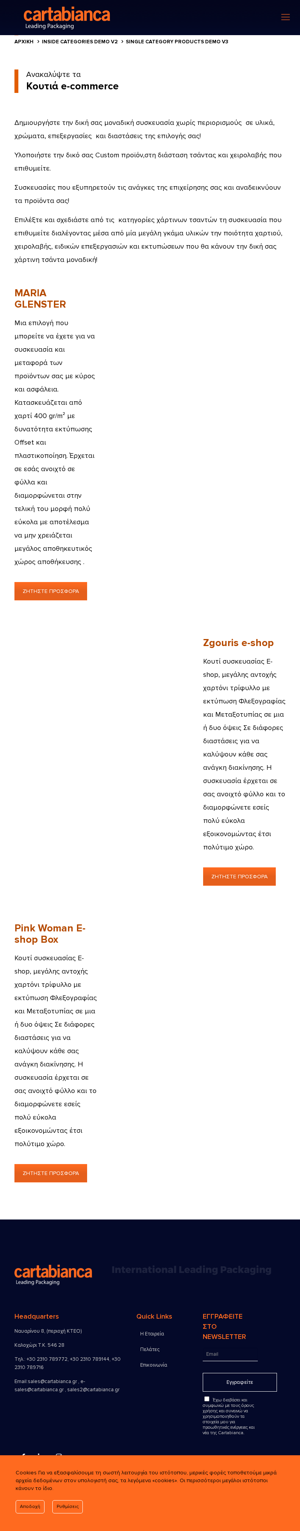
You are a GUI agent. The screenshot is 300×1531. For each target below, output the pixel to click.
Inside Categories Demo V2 (80, 42)
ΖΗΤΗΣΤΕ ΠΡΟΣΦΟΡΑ (51, 591)
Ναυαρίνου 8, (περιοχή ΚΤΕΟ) (48, 1331)
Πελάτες (149, 1349)
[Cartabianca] (98, 17)
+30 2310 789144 (89, 1359)
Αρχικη (24, 42)
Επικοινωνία (153, 1365)
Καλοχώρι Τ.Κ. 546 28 (39, 1345)
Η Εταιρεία (152, 1334)
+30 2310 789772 (47, 1359)
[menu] (285, 17)
